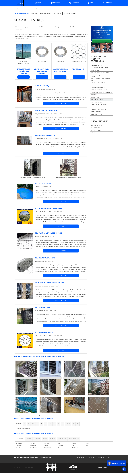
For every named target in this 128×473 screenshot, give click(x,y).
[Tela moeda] (50, 387)
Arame (93, 132)
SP (37, 423)
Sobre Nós (56, 3)
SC (45, 423)
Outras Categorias (99, 121)
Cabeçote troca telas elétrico (100, 72)
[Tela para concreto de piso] (74, 405)
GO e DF (68, 423)
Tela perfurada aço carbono (69, 13)
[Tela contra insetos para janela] (26, 387)
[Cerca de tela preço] (32, 167)
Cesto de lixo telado (97, 102)
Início (39, 3)
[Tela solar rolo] (26, 405)
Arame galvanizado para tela (99, 67)
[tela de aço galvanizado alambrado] (24, 216)
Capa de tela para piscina (98, 82)
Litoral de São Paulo (74, 438)
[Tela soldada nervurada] (98, 405)
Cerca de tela (95, 97)
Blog (91, 3)
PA (78, 423)
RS (50, 423)
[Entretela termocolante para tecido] (98, 369)
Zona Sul (45, 438)
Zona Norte (29, 438)
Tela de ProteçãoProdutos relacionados (99, 59)
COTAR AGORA (23, 77)
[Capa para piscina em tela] (74, 369)
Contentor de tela (96, 114)
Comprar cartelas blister (99, 107)
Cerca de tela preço (97, 99)
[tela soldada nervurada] (24, 340)
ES (33, 423)
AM (74, 423)
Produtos (75, 3)
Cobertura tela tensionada (99, 104)
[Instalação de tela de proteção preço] (26, 369)
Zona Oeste (37, 438)
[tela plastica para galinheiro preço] (24, 241)
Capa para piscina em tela (98, 87)
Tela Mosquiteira (96, 130)
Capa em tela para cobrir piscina (100, 85)
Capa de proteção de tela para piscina (100, 75)
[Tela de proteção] (50, 405)
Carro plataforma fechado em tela (101, 92)
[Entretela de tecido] (50, 369)
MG (29, 423)
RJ (24, 423)
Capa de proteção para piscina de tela (100, 79)
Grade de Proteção (96, 125)
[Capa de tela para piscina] (74, 387)
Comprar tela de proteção (99, 109)
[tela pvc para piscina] (24, 191)
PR (41, 423)
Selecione (18, 423)
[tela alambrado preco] (24, 316)
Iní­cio (78, 457)
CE (62, 423)
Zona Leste (52, 438)
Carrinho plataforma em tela (99, 90)
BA (58, 423)
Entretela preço (34, 13)
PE (54, 423)
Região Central (19, 438)
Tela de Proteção (96, 128)
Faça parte (108, 3)
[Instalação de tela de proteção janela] (24, 291)
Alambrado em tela (96, 65)
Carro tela (94, 94)
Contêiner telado (96, 111)
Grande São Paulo (62, 438)
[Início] (20, 3)
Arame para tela (95, 70)
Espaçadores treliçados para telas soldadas (50, 13)
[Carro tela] (98, 387)
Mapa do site (100, 457)
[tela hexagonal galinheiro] (24, 266)
